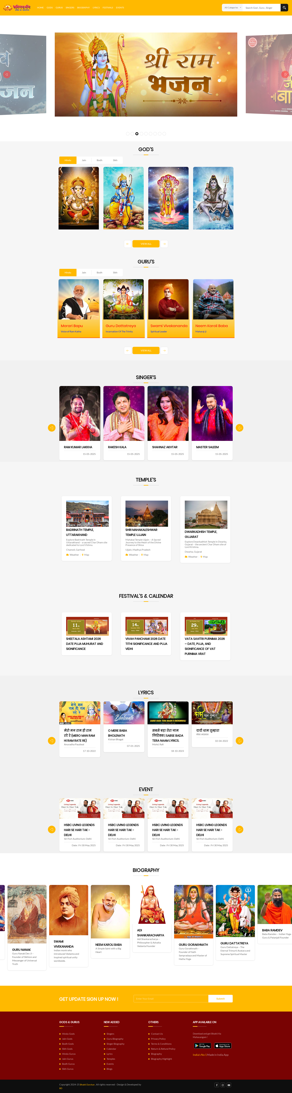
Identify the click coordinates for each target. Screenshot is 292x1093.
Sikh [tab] (115, 160)
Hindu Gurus (69, 1053)
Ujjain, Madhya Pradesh (137, 549)
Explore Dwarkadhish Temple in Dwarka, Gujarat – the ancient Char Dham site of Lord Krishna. (206, 544)
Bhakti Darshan (87, 1084)
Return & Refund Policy (163, 1048)
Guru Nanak (237, 950)
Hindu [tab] (68, 160)
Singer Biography (115, 1043)
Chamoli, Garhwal (75, 549)
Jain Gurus (67, 1058)
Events (120, 7)
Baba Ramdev (154, 930)
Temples (111, 1058)
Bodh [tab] (99, 160)
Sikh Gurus (67, 1068)
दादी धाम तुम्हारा (132, 730)
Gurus (59, 7)
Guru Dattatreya (116, 943)
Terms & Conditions (161, 1043)
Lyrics (96, 7)
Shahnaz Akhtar (89, 447)
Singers (70, 7)
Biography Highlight (161, 1058)
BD (60, 1088)
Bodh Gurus (68, 1063)
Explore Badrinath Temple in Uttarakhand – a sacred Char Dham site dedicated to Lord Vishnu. (86, 542)
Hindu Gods (68, 1033)
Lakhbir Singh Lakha (180, 447)
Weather (74, 554)
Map (86, 554)
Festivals (108, 7)
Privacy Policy (158, 1038)
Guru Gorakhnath (75, 945)
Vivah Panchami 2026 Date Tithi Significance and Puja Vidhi (146, 644)
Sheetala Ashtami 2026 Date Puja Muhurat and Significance (84, 644)
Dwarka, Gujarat (193, 551)
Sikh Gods (67, 1048)
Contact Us (157, 1033)
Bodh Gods (68, 1043)
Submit (220, 998)
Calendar (111, 1048)
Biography (83, 7)
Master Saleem (132, 447)
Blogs (109, 1068)
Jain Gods (67, 1038)
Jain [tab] (84, 160)
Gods (50, 7)
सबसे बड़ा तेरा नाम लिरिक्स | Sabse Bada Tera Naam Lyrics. (92, 735)
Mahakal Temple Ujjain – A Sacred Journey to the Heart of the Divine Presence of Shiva (143, 542)
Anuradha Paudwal (224, 447)
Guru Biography (115, 1038)
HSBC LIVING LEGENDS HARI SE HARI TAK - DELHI (79, 830)
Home (40, 7)
